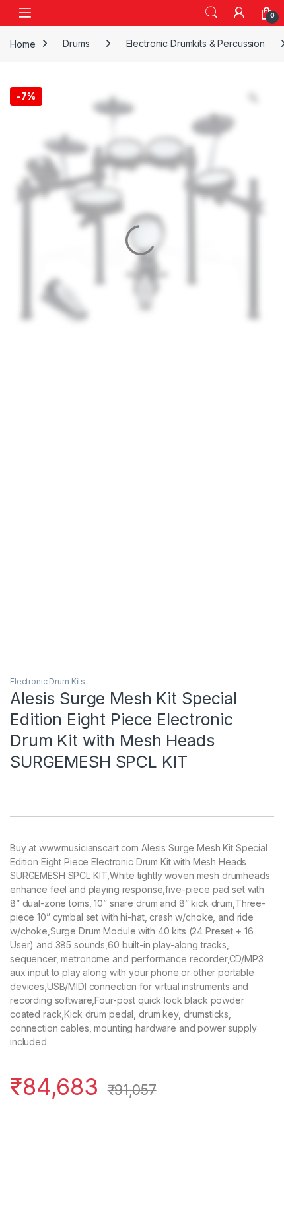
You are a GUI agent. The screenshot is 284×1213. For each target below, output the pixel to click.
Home (22, 43)
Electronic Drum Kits (47, 681)
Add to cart (181, 1131)
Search (211, 12)
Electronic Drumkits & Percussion (196, 43)
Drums (76, 43)
